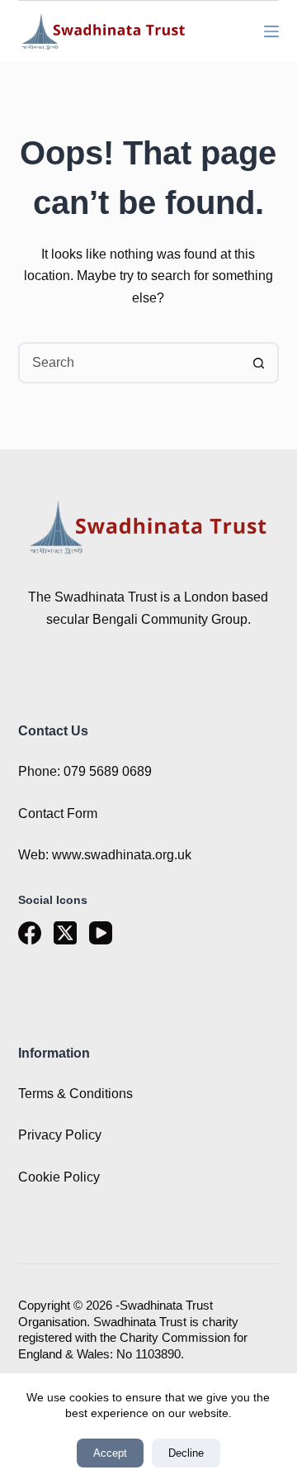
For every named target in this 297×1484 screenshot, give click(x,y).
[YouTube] (100, 932)
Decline (186, 1453)
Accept (110, 1453)
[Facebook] (29, 932)
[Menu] (271, 31)
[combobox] (130, 362)
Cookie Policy (59, 1177)
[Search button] (258, 363)
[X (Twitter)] (65, 932)
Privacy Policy (59, 1135)
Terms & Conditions (75, 1094)
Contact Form (57, 813)
